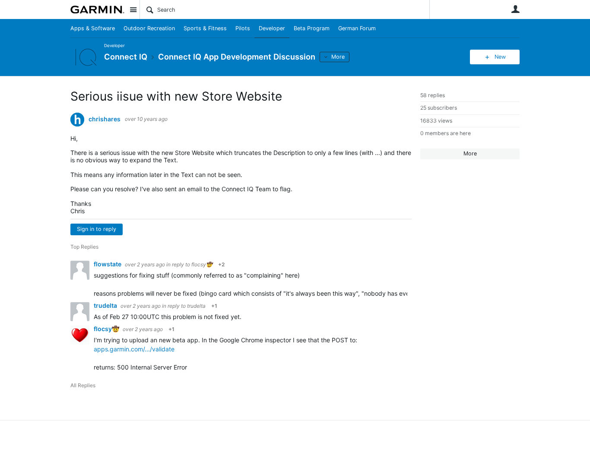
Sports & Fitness (205, 28)
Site (133, 9)
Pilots (242, 28)
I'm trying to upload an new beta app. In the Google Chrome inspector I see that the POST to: (225, 340)
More (338, 57)
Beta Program (312, 28)
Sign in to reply (96, 229)
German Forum (357, 28)
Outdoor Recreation (149, 28)
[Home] (97, 9)
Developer (272, 28)
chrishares (105, 119)
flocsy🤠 (202, 264)
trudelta (106, 305)
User (515, 9)
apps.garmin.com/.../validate (134, 349)
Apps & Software (92, 28)
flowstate (108, 264)
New (500, 57)
